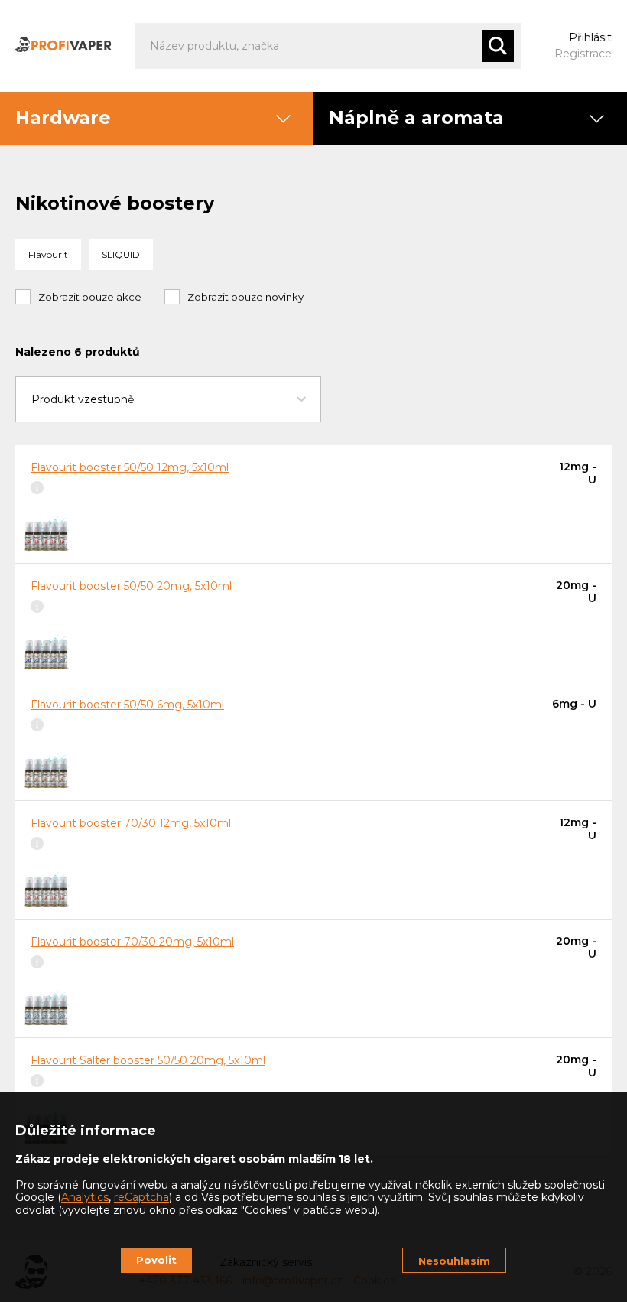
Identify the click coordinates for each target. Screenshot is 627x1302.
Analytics (85, 1197)
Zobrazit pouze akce (89, 297)
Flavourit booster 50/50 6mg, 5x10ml (127, 704)
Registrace (583, 53)
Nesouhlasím (454, 1261)
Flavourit (48, 254)
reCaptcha (141, 1197)
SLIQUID (121, 254)
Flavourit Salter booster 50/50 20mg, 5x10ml (148, 1060)
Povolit (156, 1260)
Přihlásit (590, 37)
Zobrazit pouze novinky (245, 297)
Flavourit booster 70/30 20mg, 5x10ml (132, 942)
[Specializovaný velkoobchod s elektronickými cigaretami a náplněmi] (63, 46)
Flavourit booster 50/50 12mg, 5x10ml (130, 467)
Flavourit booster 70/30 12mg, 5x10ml (131, 823)
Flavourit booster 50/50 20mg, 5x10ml (131, 586)
